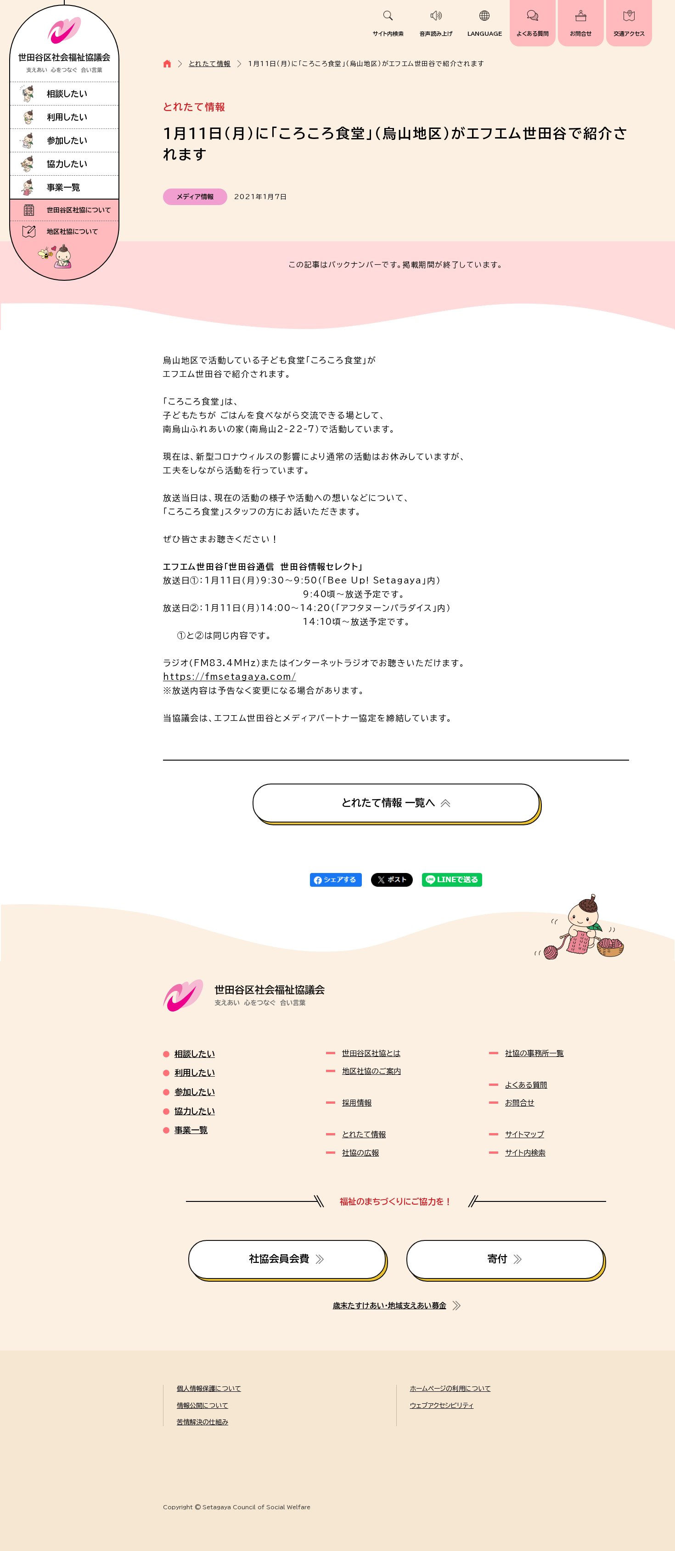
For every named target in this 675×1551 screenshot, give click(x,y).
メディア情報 (195, 197)
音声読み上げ (436, 33)
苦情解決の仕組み (202, 1422)
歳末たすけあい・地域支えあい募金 (389, 1305)
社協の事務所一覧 (534, 1053)
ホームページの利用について (450, 1388)
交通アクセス (629, 33)
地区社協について (72, 231)
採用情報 (356, 1102)
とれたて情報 (210, 64)
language (484, 33)
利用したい (67, 117)
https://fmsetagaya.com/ (229, 677)
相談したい (67, 93)
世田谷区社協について (79, 210)
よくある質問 (533, 33)
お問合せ (581, 33)
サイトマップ (524, 1134)
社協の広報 (360, 1152)
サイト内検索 (388, 33)
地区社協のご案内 (371, 1071)
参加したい (67, 140)
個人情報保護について (209, 1388)
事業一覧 (63, 187)
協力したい (67, 164)
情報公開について (202, 1405)
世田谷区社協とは (371, 1053)
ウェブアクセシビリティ (442, 1405)
